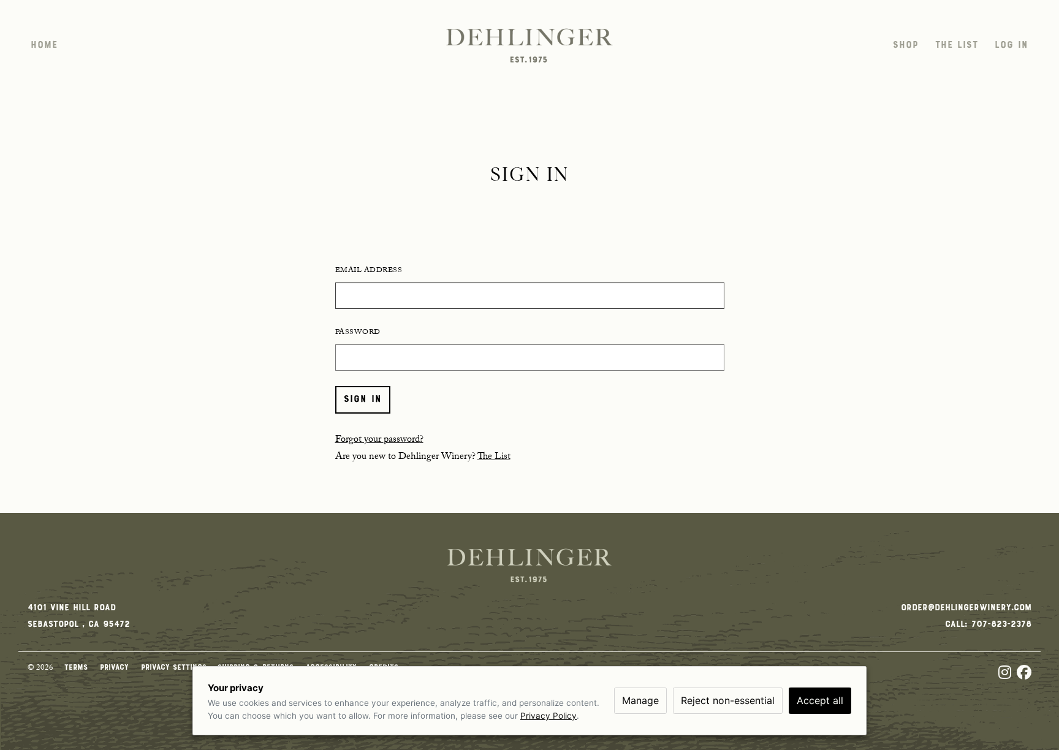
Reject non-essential (728, 700)
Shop (906, 45)
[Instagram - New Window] (1007, 674)
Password (358, 333)
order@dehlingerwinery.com (966, 608)
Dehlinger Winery (529, 45)
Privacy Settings (174, 668)
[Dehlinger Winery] (529, 565)
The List (494, 457)
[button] (44, 45)
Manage (640, 700)
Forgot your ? (379, 440)
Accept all (820, 700)
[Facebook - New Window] (1024, 674)
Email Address (369, 271)
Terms (77, 668)
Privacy (116, 668)
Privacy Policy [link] (548, 716)
